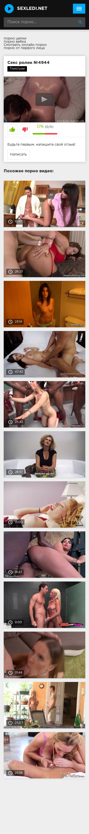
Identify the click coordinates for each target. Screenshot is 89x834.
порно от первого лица (24, 48)
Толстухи (17, 68)
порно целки (15, 38)
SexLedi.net (32, 9)
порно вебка (15, 41)
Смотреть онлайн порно (25, 44)
